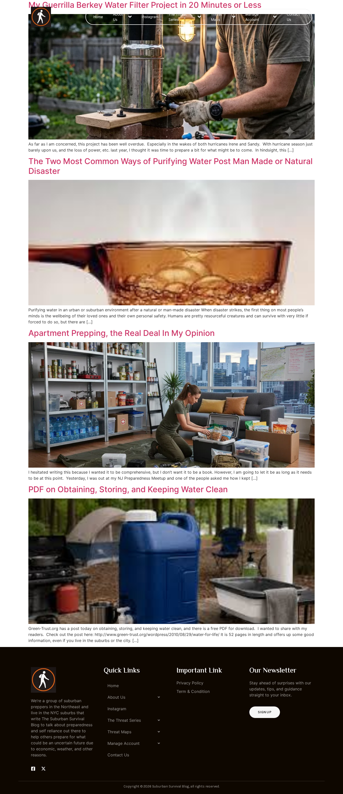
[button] (135, 697)
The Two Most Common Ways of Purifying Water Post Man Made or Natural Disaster (170, 166)
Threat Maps (216, 17)
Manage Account (252, 17)
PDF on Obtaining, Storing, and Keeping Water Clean (128, 489)
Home (98, 17)
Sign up (264, 712)
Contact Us (293, 17)
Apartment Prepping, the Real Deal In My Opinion (121, 333)
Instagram (150, 17)
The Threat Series (177, 17)
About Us (118, 17)
